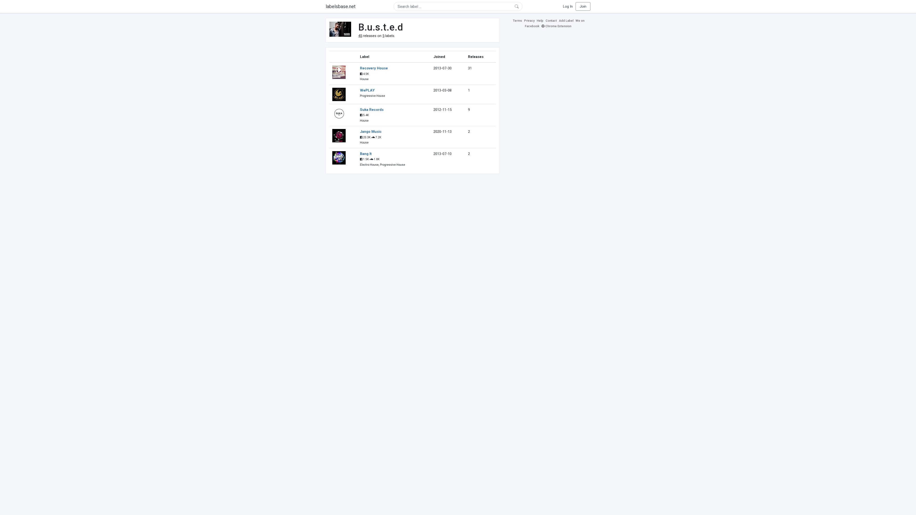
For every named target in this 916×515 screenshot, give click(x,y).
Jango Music (371, 131)
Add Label (566, 20)
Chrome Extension (558, 26)
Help (540, 20)
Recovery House (374, 68)
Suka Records (372, 110)
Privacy (529, 20)
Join (583, 6)
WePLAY (367, 90)
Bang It (366, 154)
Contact (551, 20)
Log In (568, 6)
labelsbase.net (341, 6)
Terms (517, 20)
